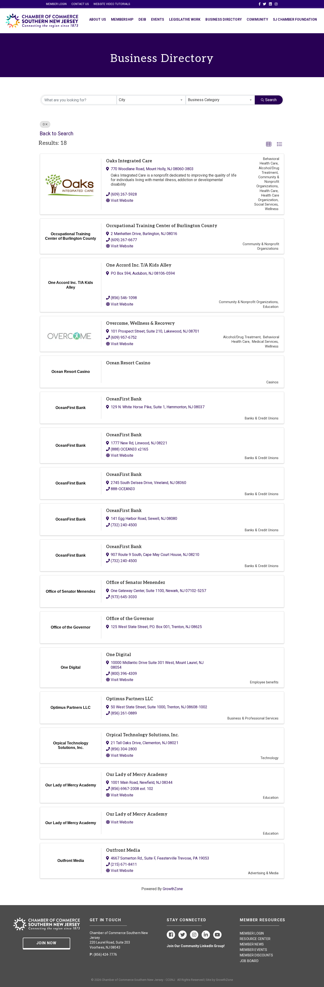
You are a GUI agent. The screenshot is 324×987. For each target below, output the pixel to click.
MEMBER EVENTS (253, 950)
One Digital (118, 654)
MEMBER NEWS (252, 944)
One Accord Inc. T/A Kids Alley (138, 265)
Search (271, 100)
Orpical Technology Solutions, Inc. (142, 735)
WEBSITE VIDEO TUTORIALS (111, 4)
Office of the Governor (130, 618)
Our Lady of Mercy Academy (136, 774)
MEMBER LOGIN (56, 4)
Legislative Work (184, 19)
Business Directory (223, 19)
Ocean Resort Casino (128, 363)
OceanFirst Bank (124, 399)
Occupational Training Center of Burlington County (161, 225)
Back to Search (56, 133)
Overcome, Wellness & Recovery (140, 323)
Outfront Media (123, 850)
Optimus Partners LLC (129, 698)
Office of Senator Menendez (135, 582)
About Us (97, 19)
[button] (268, 144)
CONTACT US (80, 4)
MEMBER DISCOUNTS (256, 955)
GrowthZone (173, 889)
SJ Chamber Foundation (295, 19)
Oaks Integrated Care (129, 161)
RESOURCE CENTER (255, 939)
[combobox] (151, 99)
